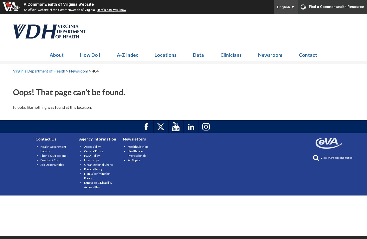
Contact (308, 55)
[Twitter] (161, 126)
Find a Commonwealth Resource (336, 6)
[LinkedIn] (191, 126)
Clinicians (231, 55)
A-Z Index (127, 55)
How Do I (90, 55)
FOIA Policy (92, 156)
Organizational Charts (98, 164)
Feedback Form (50, 160)
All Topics (134, 160)
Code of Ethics (93, 151)
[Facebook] (146, 126)
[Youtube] (176, 126)
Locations (166, 55)
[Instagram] (206, 126)
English (286, 7)
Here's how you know (111, 10)
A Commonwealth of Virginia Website (59, 4)
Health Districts (138, 146)
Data (198, 55)
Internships (91, 160)
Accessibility (92, 146)
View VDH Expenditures (337, 158)
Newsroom (49, 31)
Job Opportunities (52, 164)
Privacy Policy (93, 169)
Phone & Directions (53, 156)
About (57, 55)
